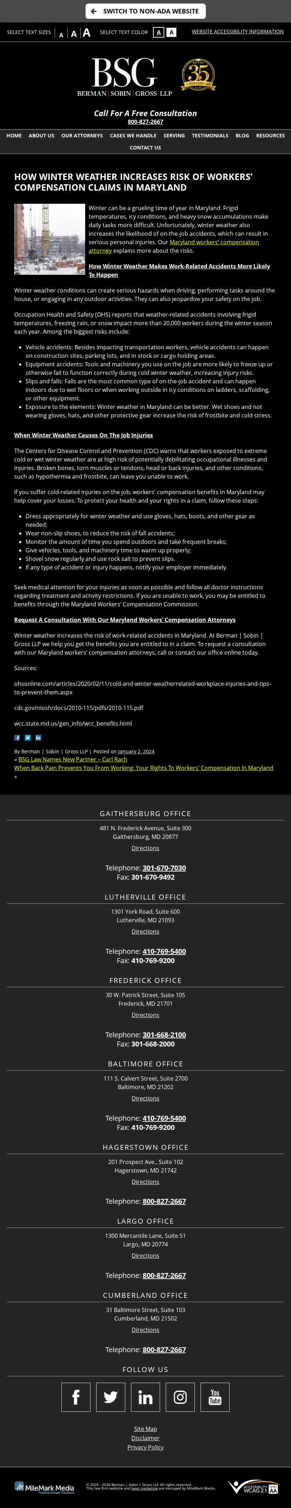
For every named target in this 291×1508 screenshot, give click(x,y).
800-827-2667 (145, 122)
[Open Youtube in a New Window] (215, 1397)
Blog (242, 135)
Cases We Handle (133, 135)
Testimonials (210, 135)
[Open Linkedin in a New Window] (145, 1397)
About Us (41, 135)
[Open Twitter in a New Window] (110, 1397)
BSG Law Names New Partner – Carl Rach (72, 759)
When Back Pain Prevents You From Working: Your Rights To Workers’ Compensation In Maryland (143, 768)
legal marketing (144, 1488)
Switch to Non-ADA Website (151, 11)
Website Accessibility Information (238, 31)
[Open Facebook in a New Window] (75, 1397)
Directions (145, 848)
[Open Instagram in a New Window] (180, 1397)
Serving (174, 135)
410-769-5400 (164, 951)
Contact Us (145, 147)
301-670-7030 (164, 868)
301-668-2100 (164, 1034)
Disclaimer (145, 1438)
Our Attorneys (82, 135)
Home (14, 135)
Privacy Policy (145, 1447)
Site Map (145, 1429)
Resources (270, 135)
